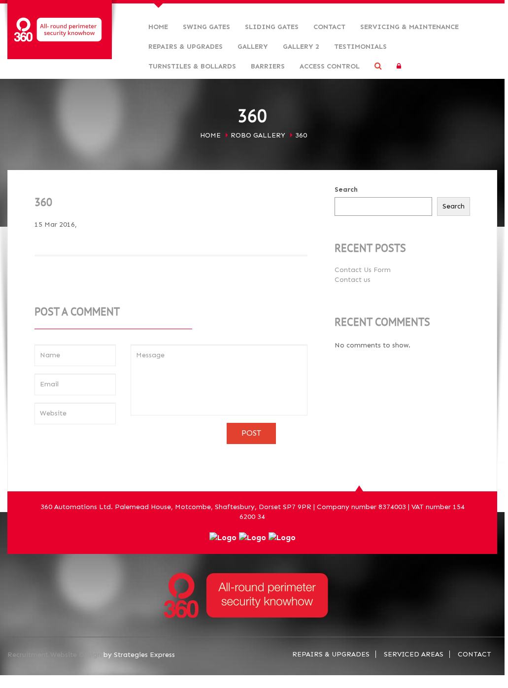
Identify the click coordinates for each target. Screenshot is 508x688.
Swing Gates (206, 27)
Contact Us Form (363, 270)
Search (346, 189)
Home (158, 27)
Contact (329, 27)
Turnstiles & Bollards (192, 66)
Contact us (353, 279)
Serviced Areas (413, 654)
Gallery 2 (301, 46)
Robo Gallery (258, 135)
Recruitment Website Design (54, 655)
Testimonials (360, 46)
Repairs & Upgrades (185, 46)
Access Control (330, 66)
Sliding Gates (272, 27)
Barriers (268, 66)
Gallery (252, 46)
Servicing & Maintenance (409, 27)
